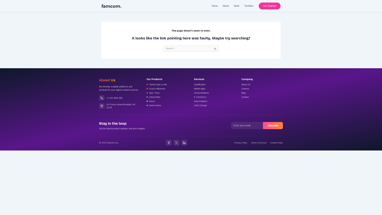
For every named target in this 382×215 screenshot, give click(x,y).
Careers (245, 88)
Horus (152, 101)
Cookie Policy (276, 143)
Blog (243, 93)
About (226, 6)
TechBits (248, 6)
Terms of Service (259, 143)
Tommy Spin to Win (158, 84)
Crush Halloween (157, 88)
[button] (270, 6)
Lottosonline (154, 97)
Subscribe (273, 125)
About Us (245, 84)
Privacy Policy (240, 143)
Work (236, 6)
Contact (245, 97)
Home (215, 6)
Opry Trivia (154, 93)
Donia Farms (155, 105)
